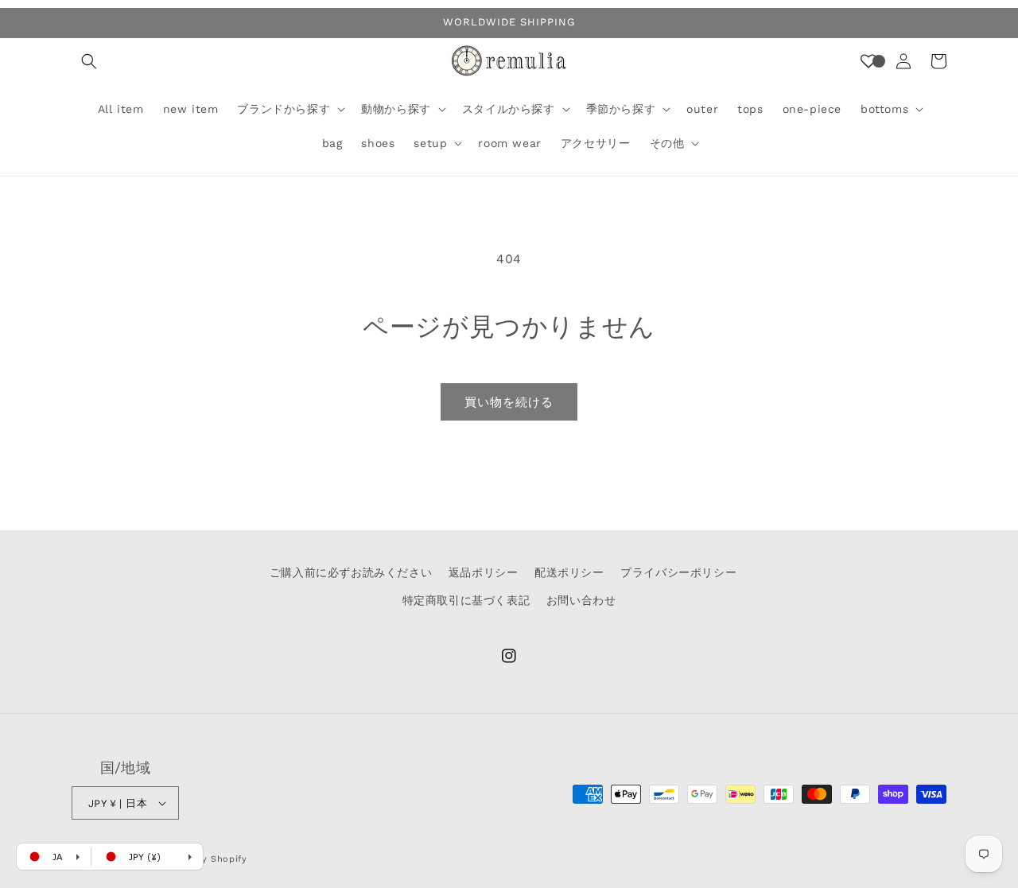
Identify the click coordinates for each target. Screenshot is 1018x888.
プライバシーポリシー (678, 572)
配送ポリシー (569, 572)
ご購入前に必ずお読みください (351, 572)
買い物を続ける (509, 402)
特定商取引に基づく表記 (466, 600)
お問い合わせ (581, 600)
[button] (89, 61)
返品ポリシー (484, 572)
